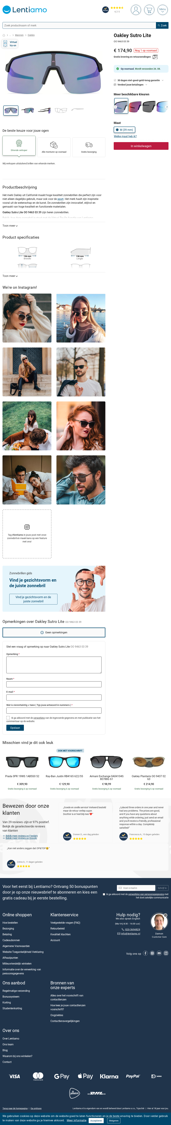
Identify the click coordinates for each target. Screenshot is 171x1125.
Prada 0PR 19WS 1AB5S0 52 (22, 776)
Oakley (31, 35)
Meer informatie (77, 1120)
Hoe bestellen (10, 922)
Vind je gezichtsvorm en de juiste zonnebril (33, 599)
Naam (10, 678)
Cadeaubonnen (11, 940)
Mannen (19, 35)
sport (60, 199)
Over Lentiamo (11, 1038)
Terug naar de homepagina (15, 1108)
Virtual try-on (13, 43)
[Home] (4, 35)
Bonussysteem (11, 996)
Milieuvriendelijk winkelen (17, 963)
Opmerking (13, 654)
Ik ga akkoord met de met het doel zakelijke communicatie (137, 896)
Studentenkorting (12, 1008)
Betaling (7, 934)
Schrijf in (162, 887)
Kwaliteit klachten (60, 934)
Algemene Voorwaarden (16, 946)
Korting (7, 1002)
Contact (7, 1062)
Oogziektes (56, 1015)
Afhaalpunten (10, 958)
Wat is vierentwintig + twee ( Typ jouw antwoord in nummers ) (39, 705)
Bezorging (8, 928)
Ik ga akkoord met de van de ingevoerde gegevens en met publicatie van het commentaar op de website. (53, 719)
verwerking (39, 717)
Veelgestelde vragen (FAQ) (65, 922)
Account (55, 940)
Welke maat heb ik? (125, 136)
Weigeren (114, 1120)
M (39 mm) (126, 130)
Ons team (8, 1044)
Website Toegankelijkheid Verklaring (23, 952)
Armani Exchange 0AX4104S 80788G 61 (107, 778)
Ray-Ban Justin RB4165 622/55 (64, 776)
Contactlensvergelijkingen (65, 1021)
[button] (10, 111)
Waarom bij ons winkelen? (17, 1056)
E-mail (10, 691)
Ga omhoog (36, 1108)
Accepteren (96, 1120)
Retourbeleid (57, 928)
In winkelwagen (141, 146)
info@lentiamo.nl (130, 933)
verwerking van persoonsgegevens (146, 894)
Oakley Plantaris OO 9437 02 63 (149, 778)
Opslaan (15, 728)
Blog (5, 1050)
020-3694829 (132, 929)
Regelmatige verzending (16, 991)
